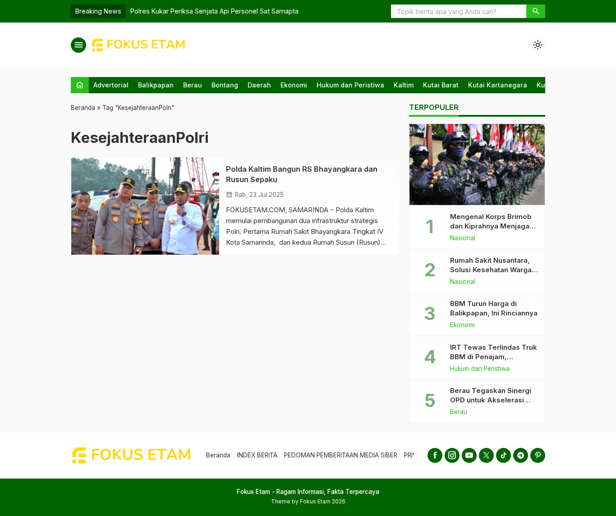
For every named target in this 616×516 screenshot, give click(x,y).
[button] (535, 11)
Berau (192, 85)
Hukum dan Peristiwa (350, 85)
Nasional (462, 238)
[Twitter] (486, 455)
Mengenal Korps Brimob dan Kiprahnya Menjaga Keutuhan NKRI (491, 226)
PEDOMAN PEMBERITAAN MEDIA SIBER (340, 455)
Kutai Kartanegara (497, 85)
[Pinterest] (537, 455)
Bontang (224, 85)
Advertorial (111, 85)
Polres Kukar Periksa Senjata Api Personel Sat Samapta (214, 11)
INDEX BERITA (257, 455)
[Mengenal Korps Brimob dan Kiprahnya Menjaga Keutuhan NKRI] (477, 164)
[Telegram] (520, 455)
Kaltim (404, 85)
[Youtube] (469, 455)
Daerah (259, 85)
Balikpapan (156, 85)
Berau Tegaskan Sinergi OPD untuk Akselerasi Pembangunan (490, 400)
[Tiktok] (503, 455)
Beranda (218, 455)
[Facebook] (435, 455)
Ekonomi (293, 85)
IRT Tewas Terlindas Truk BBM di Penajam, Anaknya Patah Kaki (493, 356)
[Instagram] (452, 455)
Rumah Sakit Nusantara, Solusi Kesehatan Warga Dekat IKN (491, 269)
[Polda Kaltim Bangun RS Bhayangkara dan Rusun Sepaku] (145, 206)
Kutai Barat (441, 85)
